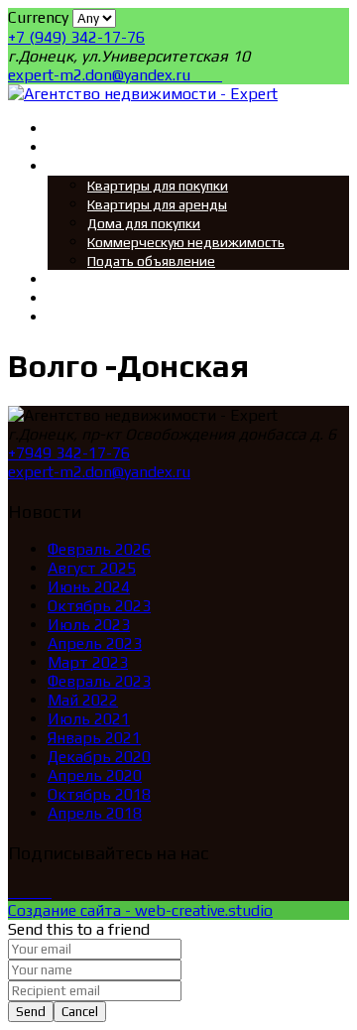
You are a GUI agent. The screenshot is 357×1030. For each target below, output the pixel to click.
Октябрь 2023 (99, 605)
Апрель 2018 (95, 813)
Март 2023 (88, 662)
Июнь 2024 (89, 587)
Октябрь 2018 (99, 794)
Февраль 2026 (99, 549)
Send (31, 1011)
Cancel (79, 1011)
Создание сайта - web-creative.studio (140, 910)
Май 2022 (83, 700)
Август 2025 (92, 568)
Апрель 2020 (95, 775)
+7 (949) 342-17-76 (76, 37)
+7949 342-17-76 (69, 453)
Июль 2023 (89, 624)
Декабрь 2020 (99, 756)
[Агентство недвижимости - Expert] (143, 93)
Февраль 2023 (99, 681)
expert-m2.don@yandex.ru (101, 74)
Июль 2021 (89, 718)
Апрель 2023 (95, 643)
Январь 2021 (94, 737)
